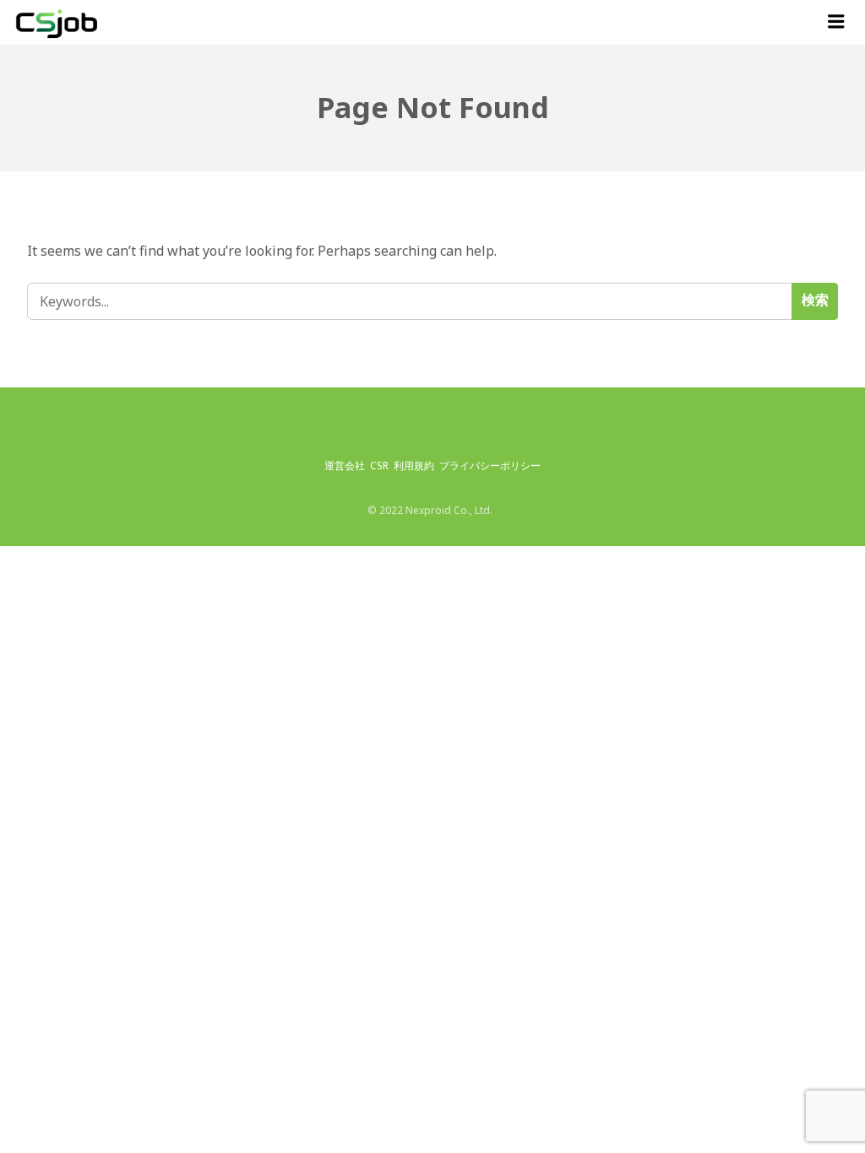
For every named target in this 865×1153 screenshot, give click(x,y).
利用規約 (414, 465)
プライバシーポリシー (490, 465)
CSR (379, 465)
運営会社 (344, 465)
